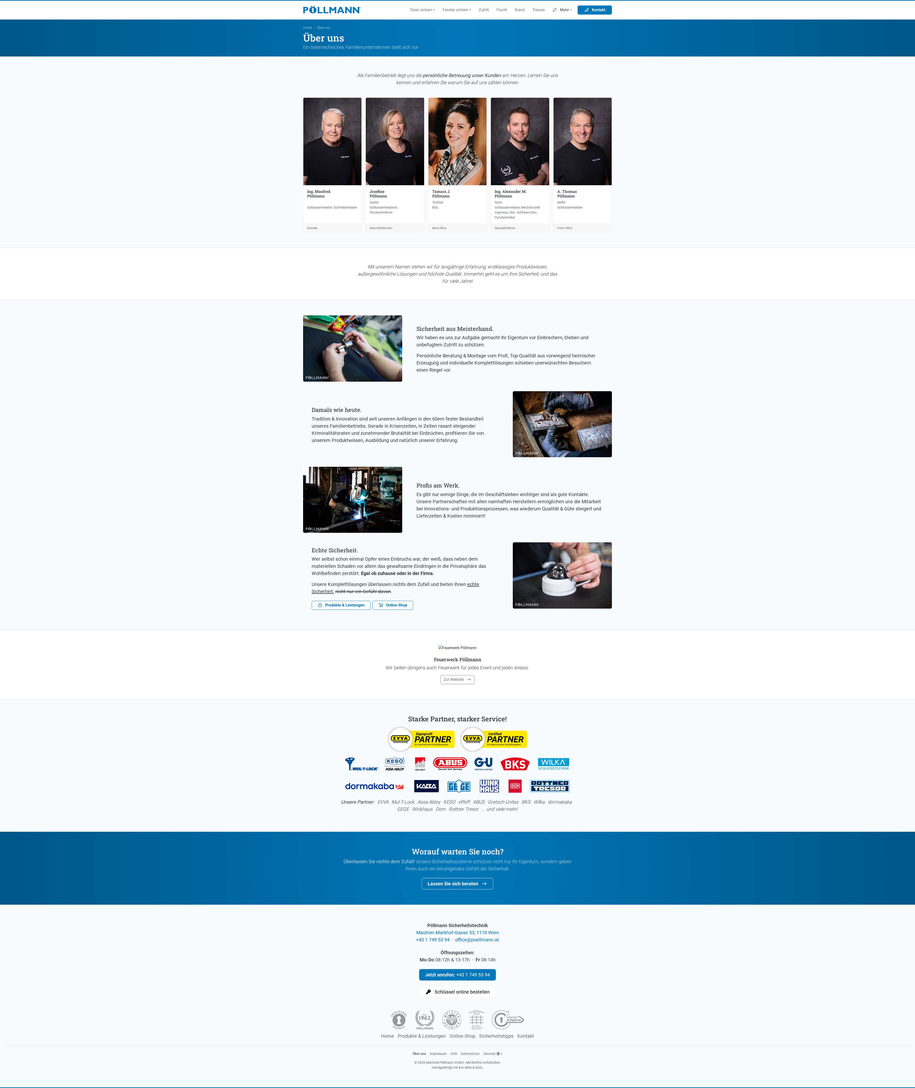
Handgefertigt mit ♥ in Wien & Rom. (457, 1067)
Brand (520, 10)
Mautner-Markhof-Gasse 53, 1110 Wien (457, 932)
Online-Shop (396, 605)
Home (307, 28)
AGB (453, 1054)
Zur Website (454, 679)
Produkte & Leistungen (344, 605)
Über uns (419, 1054)
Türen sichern (421, 10)
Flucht (502, 10)
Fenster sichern (455, 10)
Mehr (564, 10)
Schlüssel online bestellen (461, 992)
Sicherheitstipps (496, 1036)
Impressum (438, 1054)
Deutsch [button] (489, 1054)
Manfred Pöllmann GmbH (445, 1062)
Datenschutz (470, 1054)
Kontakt (598, 10)
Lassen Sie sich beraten (453, 884)
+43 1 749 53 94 (433, 940)
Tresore (538, 10)
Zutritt (484, 10)
